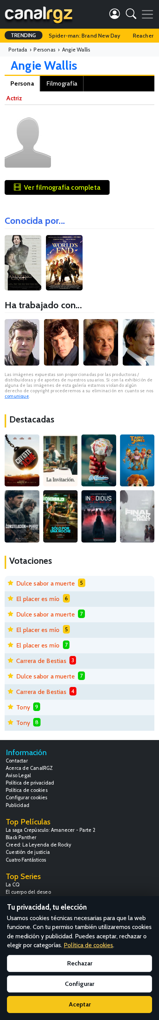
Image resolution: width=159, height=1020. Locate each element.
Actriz (14, 98)
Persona (22, 83)
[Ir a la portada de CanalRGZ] (39, 14)
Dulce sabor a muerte (45, 583)
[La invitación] (60, 460)
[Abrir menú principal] (147, 14)
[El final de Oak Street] (137, 516)
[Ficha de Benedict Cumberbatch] (61, 342)
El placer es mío (37, 599)
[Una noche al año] (60, 516)
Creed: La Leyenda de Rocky (38, 845)
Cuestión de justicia (28, 852)
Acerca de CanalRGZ (29, 768)
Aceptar (80, 1004)
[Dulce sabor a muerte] (98, 460)
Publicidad (17, 805)
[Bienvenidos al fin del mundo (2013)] (64, 262)
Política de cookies (26, 790)
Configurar (79, 983)
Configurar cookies (26, 797)
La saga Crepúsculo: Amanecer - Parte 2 (51, 830)
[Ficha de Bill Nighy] (140, 342)
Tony (23, 707)
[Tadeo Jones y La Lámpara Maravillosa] (137, 460)
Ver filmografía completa (62, 187)
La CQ (13, 885)
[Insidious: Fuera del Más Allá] (98, 516)
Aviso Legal (18, 775)
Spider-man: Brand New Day (84, 35)
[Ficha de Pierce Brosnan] (22, 342)
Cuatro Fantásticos (26, 860)
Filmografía (61, 83)
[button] (131, 15)
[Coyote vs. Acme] (22, 460)
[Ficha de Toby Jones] (100, 342)
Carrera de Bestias (41, 661)
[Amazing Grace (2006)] (23, 262)
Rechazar (79, 963)
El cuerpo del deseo (28, 892)
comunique (17, 396)
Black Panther (21, 837)
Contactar (17, 761)
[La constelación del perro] (22, 516)
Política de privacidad (30, 783)
